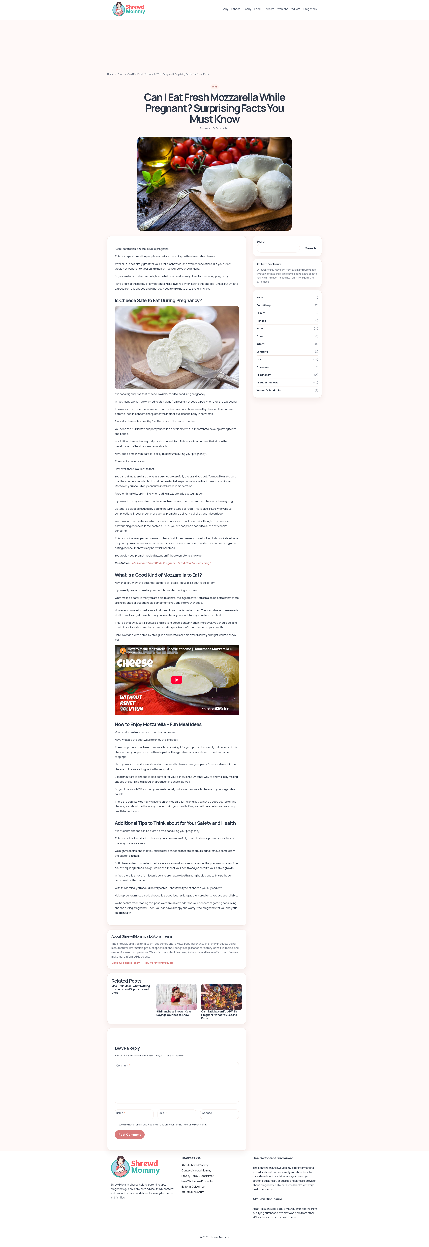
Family (247, 9)
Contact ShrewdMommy (196, 1170)
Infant (260, 344)
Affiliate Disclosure (192, 1192)
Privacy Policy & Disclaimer (197, 1176)
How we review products (158, 962)
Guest (261, 336)
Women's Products (269, 390)
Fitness (235, 9)
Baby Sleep (264, 305)
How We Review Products (197, 1181)
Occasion (263, 367)
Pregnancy (310, 9)
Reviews (269, 9)
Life (259, 359)
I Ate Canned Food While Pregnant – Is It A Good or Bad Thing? (170, 563)
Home (110, 74)
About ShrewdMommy (194, 1165)
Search (261, 241)
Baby (225, 9)
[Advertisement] (214, 43)
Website (207, 1113)
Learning (262, 351)
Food (257, 9)
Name (120, 1113)
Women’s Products (288, 9)
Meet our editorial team (126, 962)
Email (163, 1113)
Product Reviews (267, 382)
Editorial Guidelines (193, 1186)
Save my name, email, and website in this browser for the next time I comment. (162, 1124)
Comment (123, 1065)
